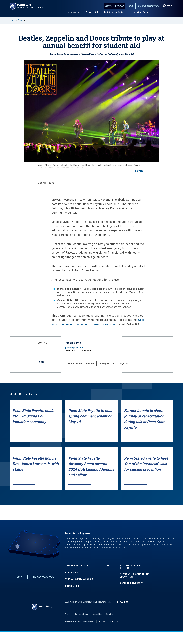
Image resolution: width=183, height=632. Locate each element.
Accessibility (97, 614)
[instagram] (44, 565)
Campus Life (107, 363)
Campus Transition (148, 6)
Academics (73, 12)
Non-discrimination (81, 614)
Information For (138, 12)
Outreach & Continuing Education (135, 575)
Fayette (123, 363)
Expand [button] (139, 171)
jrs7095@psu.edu (74, 347)
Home (12, 20)
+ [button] (108, 565)
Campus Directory (131, 583)
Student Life (73, 586)
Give (130, 6)
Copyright (109, 614)
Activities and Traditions (80, 363)
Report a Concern (114, 6)
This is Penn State (76, 565)
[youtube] (38, 565)
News (20, 20)
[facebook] (25, 565)
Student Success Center (112, 12)
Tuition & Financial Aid (79, 579)
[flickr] (31, 565)
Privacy (67, 614)
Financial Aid (92, 12)
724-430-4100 (122, 602)
